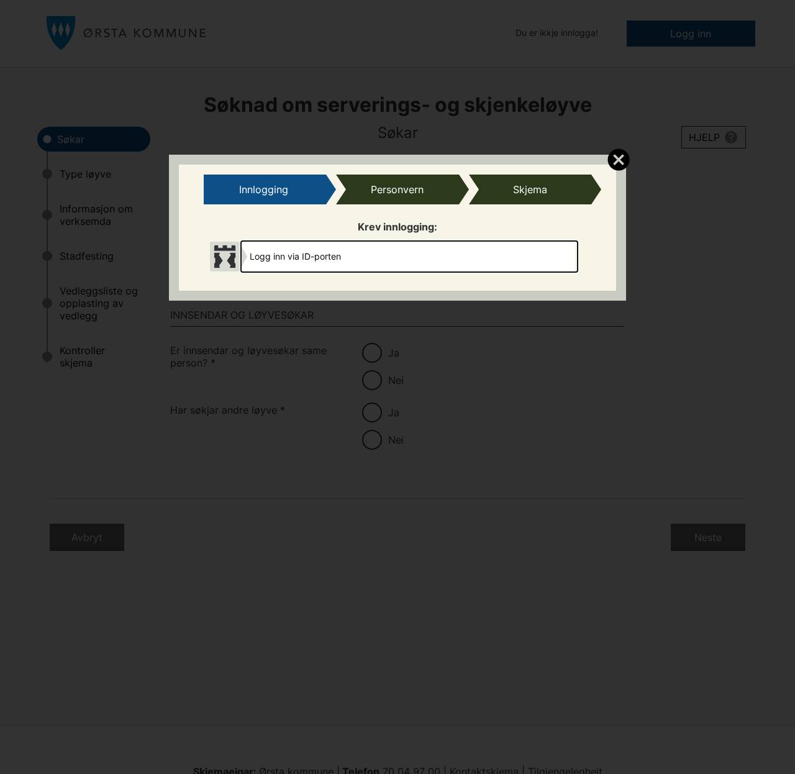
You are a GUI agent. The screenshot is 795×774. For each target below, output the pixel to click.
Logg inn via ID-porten (295, 256)
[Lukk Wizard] (618, 159)
